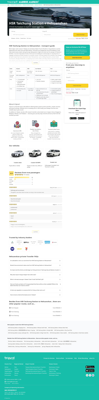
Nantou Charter (38, 5)
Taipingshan (8, 369)
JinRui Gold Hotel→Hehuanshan (49, 341)
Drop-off (44, 31)
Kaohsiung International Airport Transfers (36, 373)
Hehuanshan (8, 373)
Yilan (15, 367)
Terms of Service (15, 383)
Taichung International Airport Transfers (35, 371)
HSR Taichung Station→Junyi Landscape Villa (18, 332)
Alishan (6, 367)
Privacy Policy (7, 383)
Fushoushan (8, 375)
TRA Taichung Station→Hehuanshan (32, 341)
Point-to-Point (60, 358)
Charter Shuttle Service (16, 5)
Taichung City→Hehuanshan (34, 346)
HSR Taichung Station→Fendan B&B (44, 330)
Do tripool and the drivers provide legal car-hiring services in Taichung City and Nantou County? (34, 270)
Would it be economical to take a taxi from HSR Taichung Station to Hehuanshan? (31, 265)
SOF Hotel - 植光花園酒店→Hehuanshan (67, 341)
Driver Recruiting (83, 358)
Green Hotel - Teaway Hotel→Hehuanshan (61, 343)
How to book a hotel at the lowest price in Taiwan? (23, 295)
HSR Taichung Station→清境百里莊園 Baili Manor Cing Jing (21, 330)
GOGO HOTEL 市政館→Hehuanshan (42, 343)
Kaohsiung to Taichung (55, 373)
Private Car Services (49, 358)
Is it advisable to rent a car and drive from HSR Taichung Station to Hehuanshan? (30, 260)
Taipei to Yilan (52, 371)
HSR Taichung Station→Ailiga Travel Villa (39, 332)
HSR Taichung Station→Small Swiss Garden (78, 332)
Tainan (16, 375)
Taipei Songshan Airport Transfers (34, 369)
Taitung (16, 373)
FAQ (75, 358)
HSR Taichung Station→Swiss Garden (58, 332)
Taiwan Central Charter (28, 5)
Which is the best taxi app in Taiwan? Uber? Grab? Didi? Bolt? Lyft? (27, 279)
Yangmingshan (8, 371)
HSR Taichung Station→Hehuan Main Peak (58, 327)
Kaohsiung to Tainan (54, 367)
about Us (91, 358)
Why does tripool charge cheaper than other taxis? (23, 274)
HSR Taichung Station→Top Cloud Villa (63, 330)
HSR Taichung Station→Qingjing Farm (17, 327)
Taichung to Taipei (53, 369)
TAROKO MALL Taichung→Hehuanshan (17, 346)
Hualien (16, 369)
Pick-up (13, 31)
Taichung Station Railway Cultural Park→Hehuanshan (20, 343)
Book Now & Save (77, 57)
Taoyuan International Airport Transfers (35, 367)
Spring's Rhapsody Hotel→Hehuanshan (51, 346)
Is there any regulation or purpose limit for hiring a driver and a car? (27, 290)
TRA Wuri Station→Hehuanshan (15, 341)
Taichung (16, 371)
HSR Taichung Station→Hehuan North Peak (37, 327)
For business (69, 358)
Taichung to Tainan (54, 375)
